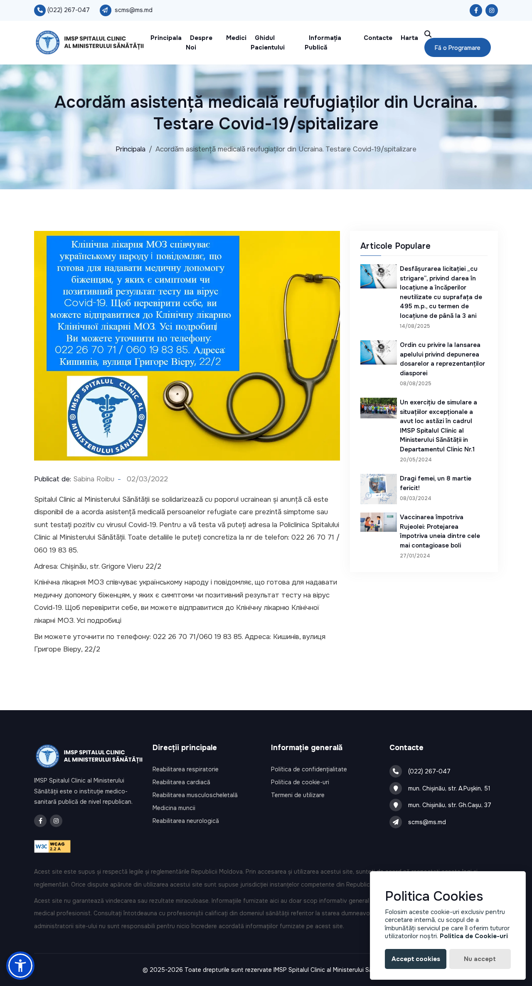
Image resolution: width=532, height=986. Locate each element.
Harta (409, 38)
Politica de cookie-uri (300, 782)
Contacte (378, 38)
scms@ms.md (134, 10)
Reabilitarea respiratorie (186, 769)
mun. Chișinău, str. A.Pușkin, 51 (449, 788)
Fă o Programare (457, 48)
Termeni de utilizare (298, 795)
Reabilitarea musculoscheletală (195, 795)
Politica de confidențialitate (309, 769)
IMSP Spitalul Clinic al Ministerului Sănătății (331, 970)
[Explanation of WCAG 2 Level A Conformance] (52, 846)
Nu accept (480, 959)
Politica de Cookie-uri (474, 936)
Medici (236, 38)
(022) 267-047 (68, 10)
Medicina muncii (174, 808)
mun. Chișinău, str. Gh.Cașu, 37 (449, 805)
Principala (166, 38)
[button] (20, 966)
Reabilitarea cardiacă (181, 782)
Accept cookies (416, 959)
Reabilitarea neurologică (186, 821)
